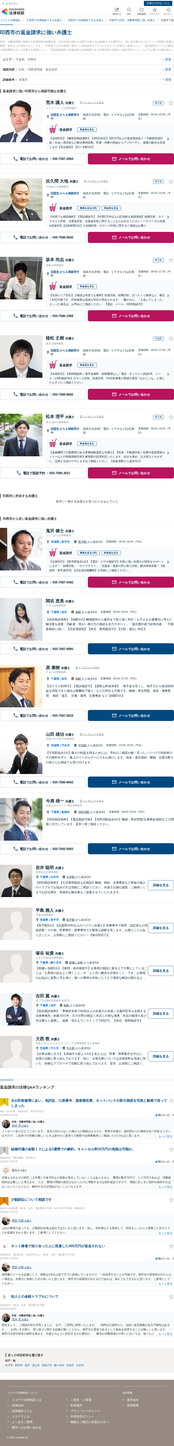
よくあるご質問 (22, 1422)
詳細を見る (161, 885)
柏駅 (79, 612)
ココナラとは (20, 1416)
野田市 (19, 1365)
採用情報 (133, 1405)
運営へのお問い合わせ (26, 1427)
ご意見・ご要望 (80, 1399)
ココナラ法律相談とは (26, 1399)
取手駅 (82, 541)
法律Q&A (18, 1405)
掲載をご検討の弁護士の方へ (89, 1422)
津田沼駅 (84, 812)
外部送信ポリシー (82, 1416)
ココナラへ (11, 3)
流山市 (36, 1365)
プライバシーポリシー (85, 1411)
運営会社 (133, 1399)
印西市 (55, 114)
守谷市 (66, 745)
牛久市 (55, 1048)
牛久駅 (71, 1048)
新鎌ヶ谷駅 (76, 962)
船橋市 (66, 812)
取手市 (66, 541)
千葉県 (55, 612)
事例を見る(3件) (88, 208)
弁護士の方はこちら (158, 3)
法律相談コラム (22, 1411)
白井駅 (71, 877)
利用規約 (76, 1405)
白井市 (55, 877)
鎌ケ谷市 (56, 962)
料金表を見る (87, 129)
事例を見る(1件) (88, 552)
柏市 (64, 612)
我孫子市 (47, 1365)
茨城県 (55, 541)
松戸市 (9, 1365)
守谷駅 (82, 745)
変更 (168, 59)
